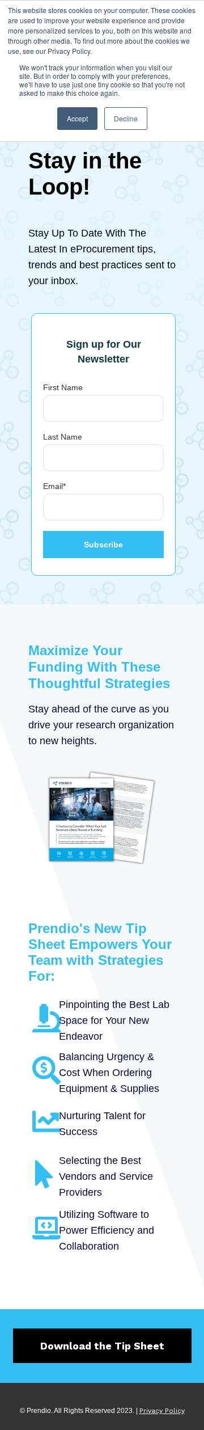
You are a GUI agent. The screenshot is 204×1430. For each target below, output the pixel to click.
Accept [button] (77, 118)
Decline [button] (126, 118)
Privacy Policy (162, 1411)
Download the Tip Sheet (102, 1346)
